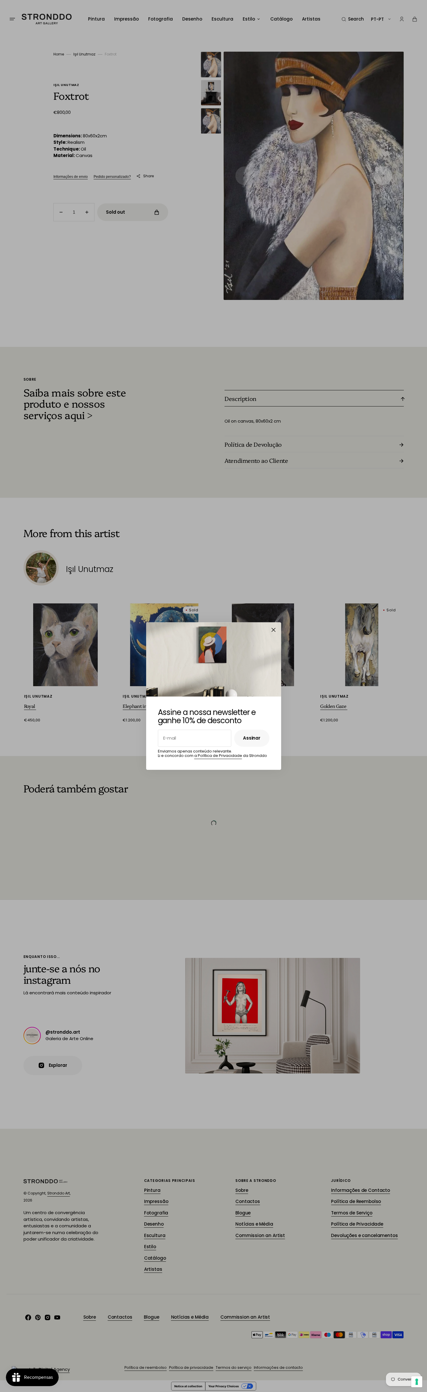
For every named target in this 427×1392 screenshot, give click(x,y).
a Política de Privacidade (218, 756)
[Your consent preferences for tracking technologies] (416, 1381)
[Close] (273, 629)
